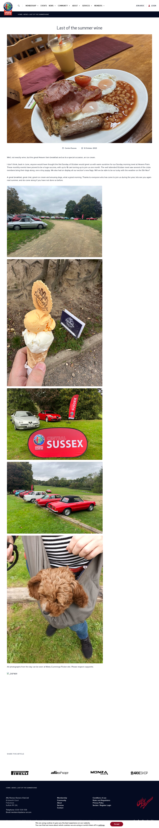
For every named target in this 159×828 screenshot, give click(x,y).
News (51, 6)
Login (153, 6)
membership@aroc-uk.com (21, 812)
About (75, 6)
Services (86, 6)
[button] (20, 5)
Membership (31, 6)
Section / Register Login (102, 805)
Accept (116, 824)
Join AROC (140, 6)
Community (63, 6)
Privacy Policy (98, 803)
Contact (60, 808)
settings (101, 825)
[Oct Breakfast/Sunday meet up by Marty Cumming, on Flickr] (79, 709)
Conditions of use (99, 798)
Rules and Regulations (101, 800)
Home (20, 14)
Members (98, 6)
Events (44, 6)
